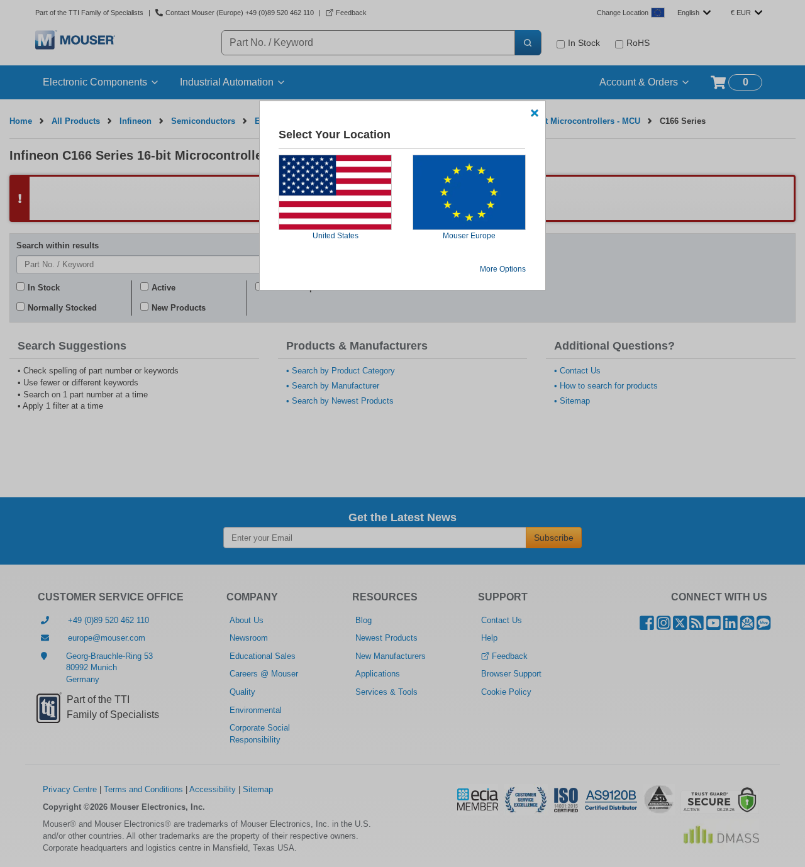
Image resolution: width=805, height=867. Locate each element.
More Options (503, 269)
